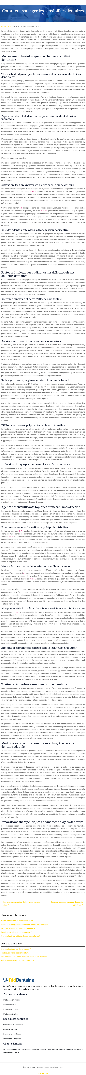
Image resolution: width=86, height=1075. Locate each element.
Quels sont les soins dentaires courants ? (17, 960)
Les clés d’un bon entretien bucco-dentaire (18, 928)
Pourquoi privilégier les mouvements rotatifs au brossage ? (24, 925)
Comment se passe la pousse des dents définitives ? (67, 903)
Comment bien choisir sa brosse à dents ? (17, 921)
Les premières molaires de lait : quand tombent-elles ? (22, 903)
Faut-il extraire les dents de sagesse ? (16, 932)
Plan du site (43, 1073)
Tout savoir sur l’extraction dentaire (15, 953)
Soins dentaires (8, 26)
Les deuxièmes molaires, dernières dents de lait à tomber (24, 957)
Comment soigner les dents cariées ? (16, 949)
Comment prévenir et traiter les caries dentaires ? (20, 936)
